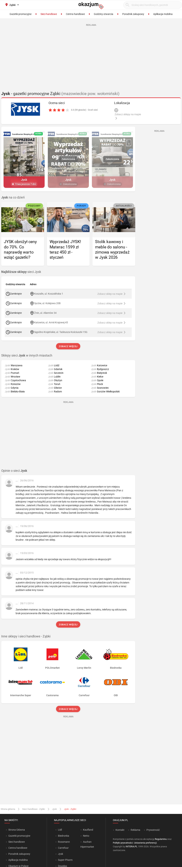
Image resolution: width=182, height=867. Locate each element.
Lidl (60, 829)
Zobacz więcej (68, 346)
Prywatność (153, 829)
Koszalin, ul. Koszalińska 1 (48, 293)
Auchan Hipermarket (87, 844)
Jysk (54, 809)
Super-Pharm (65, 859)
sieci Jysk (21, 272)
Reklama (135, 829)
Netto (86, 835)
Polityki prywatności (123, 842)
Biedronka (63, 835)
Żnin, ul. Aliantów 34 (45, 312)
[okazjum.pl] (91, 5)
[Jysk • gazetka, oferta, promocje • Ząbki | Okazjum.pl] (25, 109)
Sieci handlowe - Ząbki (33, 809)
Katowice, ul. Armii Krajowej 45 (51, 322)
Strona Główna (16, 829)
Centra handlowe (17, 847)
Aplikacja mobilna (18, 859)
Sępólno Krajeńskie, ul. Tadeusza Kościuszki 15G (60, 332)
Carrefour (63, 847)
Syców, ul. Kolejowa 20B (47, 303)
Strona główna (8, 809)
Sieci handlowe (16, 841)
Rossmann (64, 841)
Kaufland (88, 829)
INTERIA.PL (131, 846)
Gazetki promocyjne (19, 835)
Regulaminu (161, 839)
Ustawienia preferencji (145, 842)
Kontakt (120, 829)
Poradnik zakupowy (19, 853)
